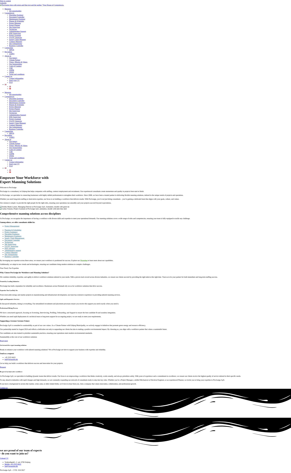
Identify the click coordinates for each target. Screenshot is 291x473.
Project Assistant (15, 35)
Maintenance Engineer (17, 19)
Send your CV (14, 80)
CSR (11, 68)
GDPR (11, 70)
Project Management (12, 226)
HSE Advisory (10, 248)
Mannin (83, 260)
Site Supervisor (14, 27)
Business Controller (16, 46)
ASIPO (11, 54)
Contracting (9, 48)
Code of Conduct (15, 66)
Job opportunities (15, 11)
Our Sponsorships (15, 64)
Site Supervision (10, 244)
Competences (9, 13)
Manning (8, 9)
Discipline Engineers (12, 234)
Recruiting (8, 52)
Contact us (8, 76)
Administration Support (17, 31)
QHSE (11, 72)
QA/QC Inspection (11, 246)
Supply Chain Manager (17, 40)
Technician (13, 29)
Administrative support (13, 250)
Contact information (16, 78)
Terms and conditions (16, 74)
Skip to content (5, 1)
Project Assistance (11, 232)
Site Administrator (15, 44)
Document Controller (16, 17)
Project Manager (15, 23)
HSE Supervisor (15, 33)
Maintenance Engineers (13, 236)
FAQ (11, 82)
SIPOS (11, 50)
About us (8, 56)
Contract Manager (15, 42)
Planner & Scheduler (16, 21)
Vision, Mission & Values (18, 62)
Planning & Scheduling (13, 230)
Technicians (9, 242)
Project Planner (14, 25)
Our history (13, 58)
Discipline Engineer (16, 15)
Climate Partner (14, 60)
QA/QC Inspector (15, 37)
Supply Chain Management (15, 238)
